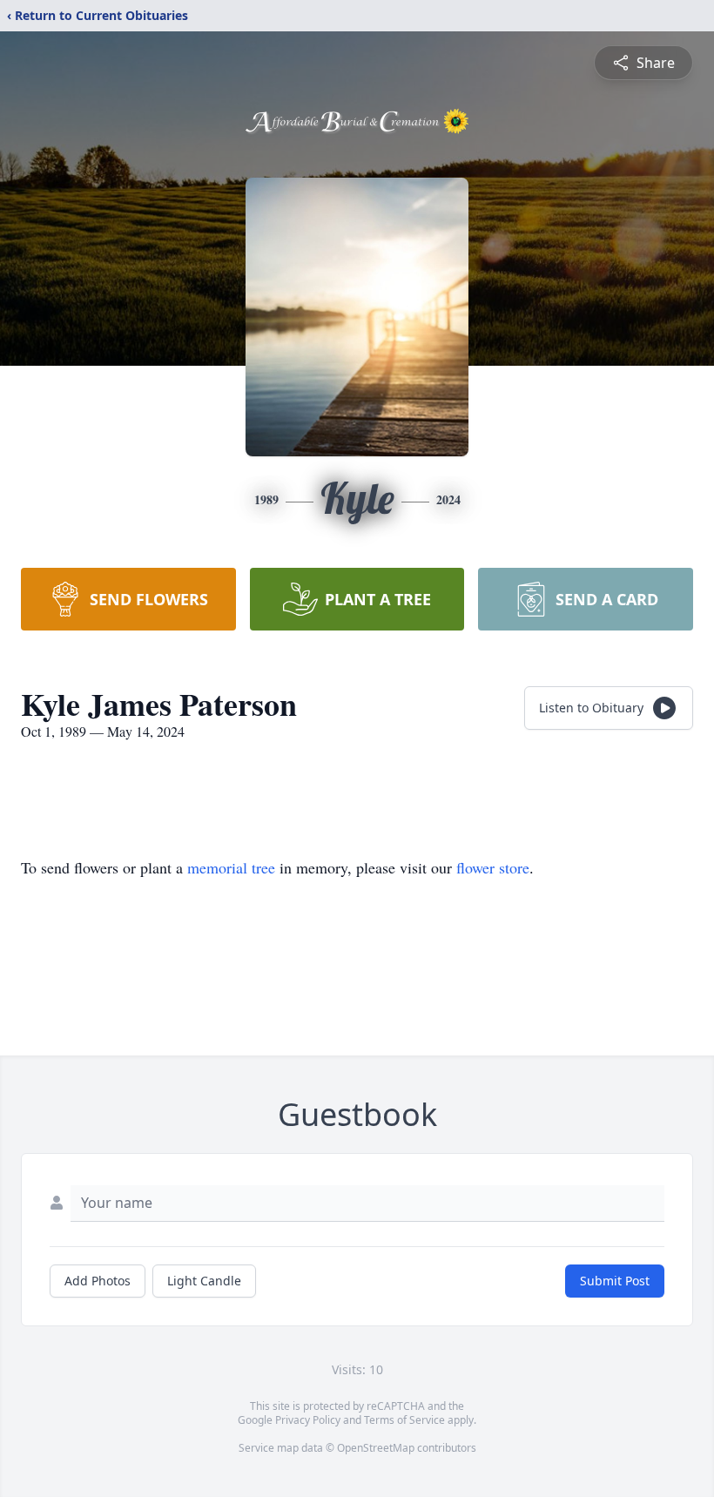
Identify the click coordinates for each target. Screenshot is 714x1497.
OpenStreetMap (375, 1447)
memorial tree (231, 867)
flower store (492, 867)
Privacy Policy (307, 1420)
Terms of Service (404, 1420)
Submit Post (615, 1280)
